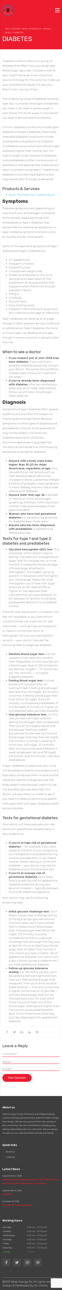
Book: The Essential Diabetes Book (32, 194)
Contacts (10, 1157)
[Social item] (6, 1262)
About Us (10, 1151)
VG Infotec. (41, 1285)
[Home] (8, 10)
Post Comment (17, 1077)
